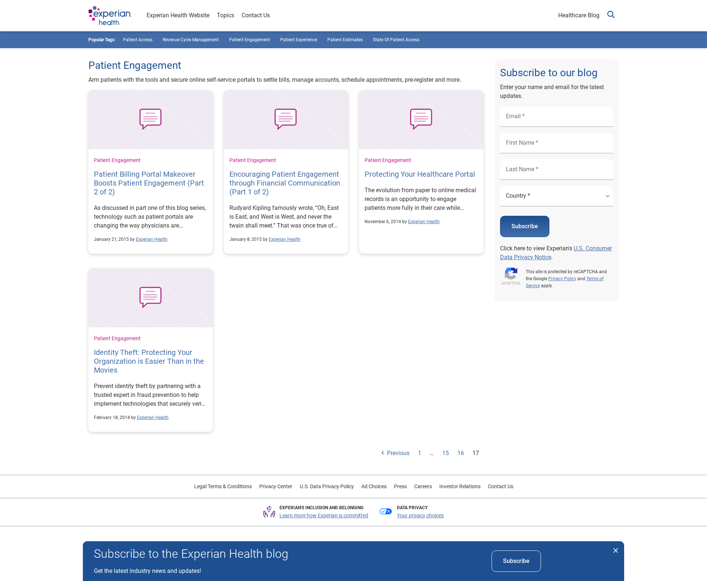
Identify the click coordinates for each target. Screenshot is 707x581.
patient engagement (249, 39)
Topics (225, 15)
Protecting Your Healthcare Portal (420, 174)
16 (460, 453)
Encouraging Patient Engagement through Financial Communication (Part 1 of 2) (284, 183)
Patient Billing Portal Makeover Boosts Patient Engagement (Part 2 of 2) (149, 183)
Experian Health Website (178, 15)
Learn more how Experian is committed (323, 515)
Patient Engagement (117, 160)
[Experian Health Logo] (110, 15)
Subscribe (524, 226)
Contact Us (256, 15)
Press (400, 486)
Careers (423, 486)
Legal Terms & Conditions (223, 486)
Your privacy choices (420, 515)
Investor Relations (460, 486)
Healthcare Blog (578, 15)
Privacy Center (275, 486)
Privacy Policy (562, 278)
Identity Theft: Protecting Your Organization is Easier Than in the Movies (149, 361)
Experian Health (152, 239)
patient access (137, 39)
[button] (611, 15)
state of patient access (396, 39)
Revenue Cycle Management (191, 39)
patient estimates (345, 39)
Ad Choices (374, 486)
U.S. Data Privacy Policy (327, 486)
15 (445, 453)
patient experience (298, 39)
